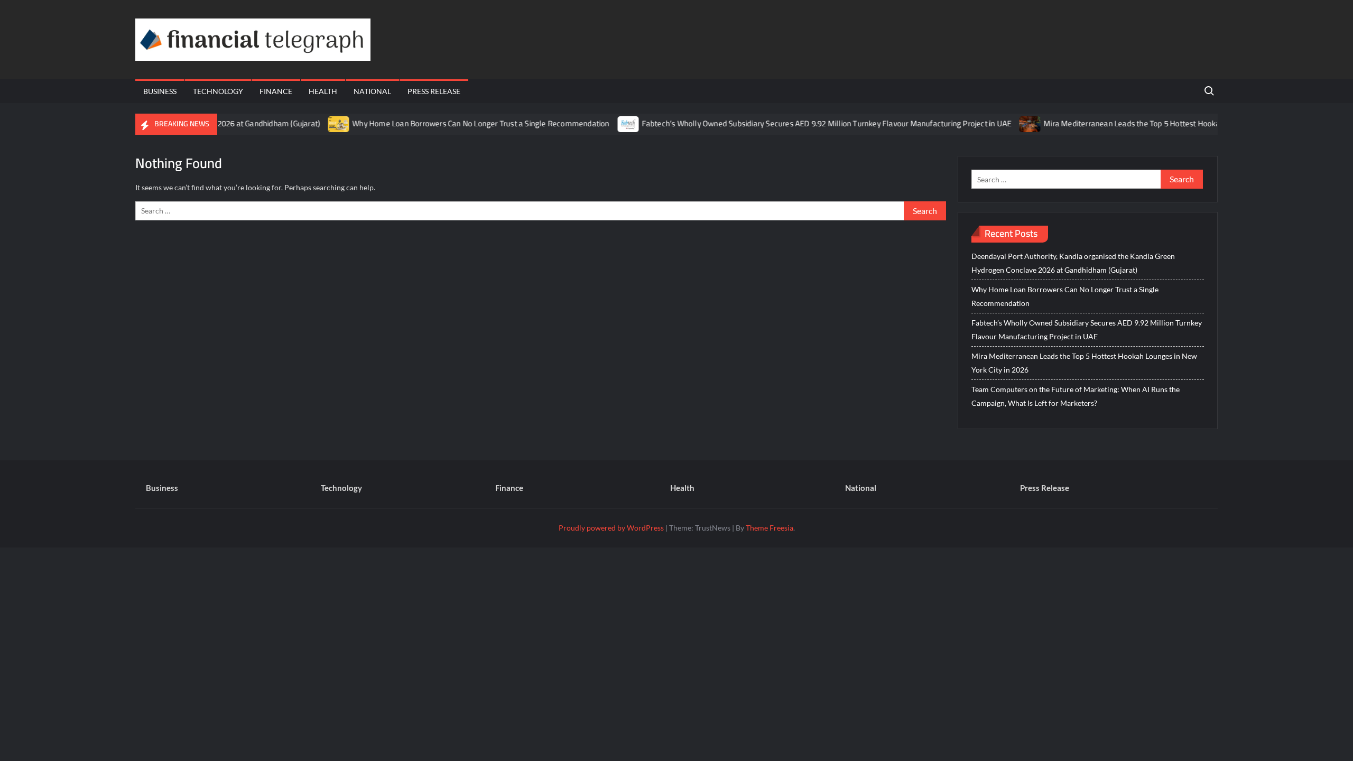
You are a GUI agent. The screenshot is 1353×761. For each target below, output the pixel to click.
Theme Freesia (769, 527)
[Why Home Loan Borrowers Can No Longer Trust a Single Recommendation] (322, 123)
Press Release (433, 91)
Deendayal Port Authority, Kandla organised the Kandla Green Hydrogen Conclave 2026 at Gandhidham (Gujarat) (1073, 263)
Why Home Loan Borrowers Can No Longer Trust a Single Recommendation (463, 123)
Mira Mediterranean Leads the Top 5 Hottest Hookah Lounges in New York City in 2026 (1173, 123)
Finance (276, 91)
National (372, 91)
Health (323, 91)
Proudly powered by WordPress (611, 527)
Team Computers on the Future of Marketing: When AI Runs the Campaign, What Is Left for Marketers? (1075, 396)
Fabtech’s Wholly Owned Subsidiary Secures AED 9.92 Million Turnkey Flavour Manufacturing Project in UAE (810, 123)
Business (160, 91)
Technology (218, 91)
